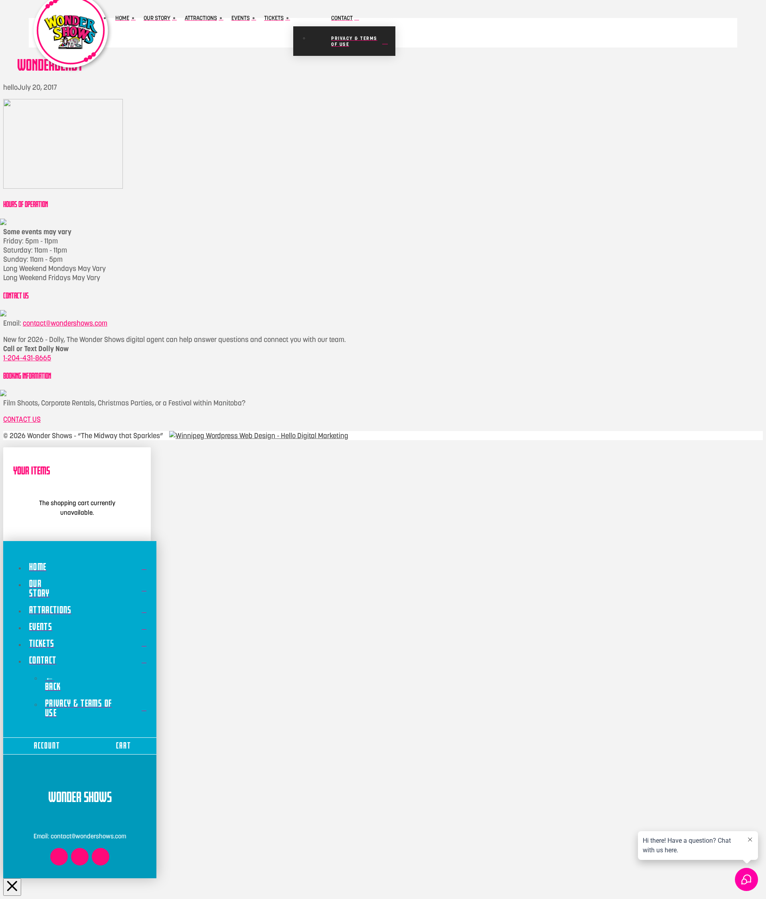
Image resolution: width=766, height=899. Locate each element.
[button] (513, 33)
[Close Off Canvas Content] (12, 887)
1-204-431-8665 (27, 357)
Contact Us (22, 419)
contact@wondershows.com (65, 323)
